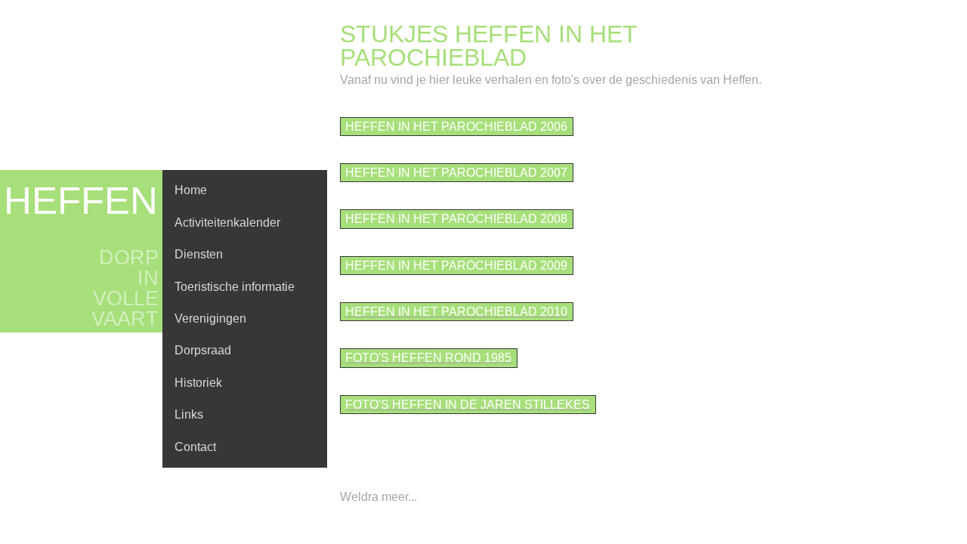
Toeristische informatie (235, 286)
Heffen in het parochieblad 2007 (456, 172)
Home (191, 190)
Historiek (198, 382)
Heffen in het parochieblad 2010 (456, 311)
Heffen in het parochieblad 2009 (456, 265)
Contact (195, 446)
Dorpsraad (203, 350)
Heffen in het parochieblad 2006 (456, 126)
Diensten (199, 254)
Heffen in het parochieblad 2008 (456, 218)
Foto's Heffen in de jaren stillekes (467, 404)
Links (189, 414)
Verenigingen (210, 318)
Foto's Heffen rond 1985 (428, 357)
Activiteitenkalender (227, 222)
